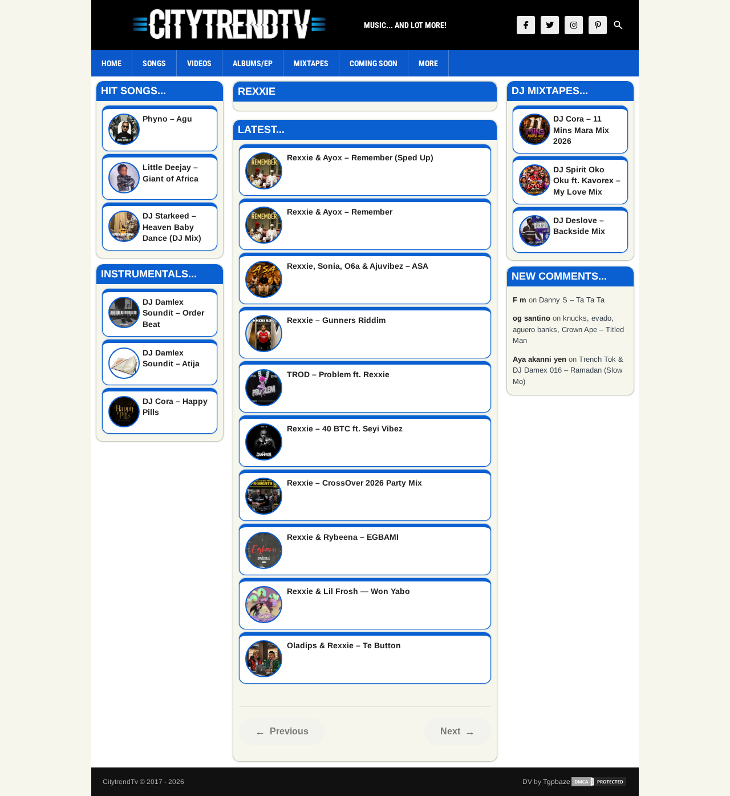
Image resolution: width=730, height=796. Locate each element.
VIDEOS (199, 63)
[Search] (618, 25)
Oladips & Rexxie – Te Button (344, 645)
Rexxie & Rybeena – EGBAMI (343, 537)
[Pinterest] (598, 25)
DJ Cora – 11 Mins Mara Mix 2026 (581, 130)
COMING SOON (374, 63)
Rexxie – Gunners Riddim (336, 320)
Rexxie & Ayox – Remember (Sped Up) (360, 157)
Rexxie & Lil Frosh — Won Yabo (348, 591)
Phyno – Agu (167, 118)
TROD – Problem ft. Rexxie (338, 374)
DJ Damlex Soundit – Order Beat (173, 313)
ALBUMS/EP (253, 63)
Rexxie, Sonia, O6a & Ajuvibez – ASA (357, 265)
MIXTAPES (311, 63)
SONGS (154, 63)
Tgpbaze (556, 782)
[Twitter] (550, 25)
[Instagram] (574, 25)
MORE (428, 63)
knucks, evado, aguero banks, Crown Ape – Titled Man (568, 329)
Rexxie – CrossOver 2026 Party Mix (354, 482)
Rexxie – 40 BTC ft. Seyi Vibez (345, 428)
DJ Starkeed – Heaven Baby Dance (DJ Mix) (172, 227)
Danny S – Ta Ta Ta (572, 300)
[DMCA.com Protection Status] (598, 781)
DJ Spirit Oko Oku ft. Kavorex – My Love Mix (586, 180)
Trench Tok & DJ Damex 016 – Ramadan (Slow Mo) (568, 370)
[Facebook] (526, 25)
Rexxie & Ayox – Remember (339, 211)
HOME (111, 63)
